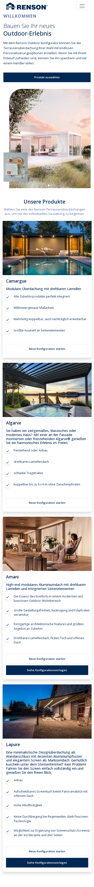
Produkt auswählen (47, 77)
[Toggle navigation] (82, 6)
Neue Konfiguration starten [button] (47, 349)
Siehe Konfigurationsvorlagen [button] (47, 670)
